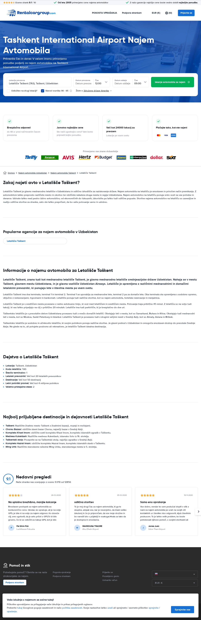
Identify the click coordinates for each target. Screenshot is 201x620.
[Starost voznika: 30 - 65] (42, 90)
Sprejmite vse (182, 609)
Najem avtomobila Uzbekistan (32, 173)
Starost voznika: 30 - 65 (56, 90)
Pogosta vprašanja (62, 572)
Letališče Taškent (16, 241)
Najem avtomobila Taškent (63, 173)
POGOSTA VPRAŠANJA (104, 13)
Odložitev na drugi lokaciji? (24, 90)
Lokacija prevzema (17, 80)
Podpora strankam (132, 13)
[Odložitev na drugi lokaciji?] (8, 90)
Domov (11, 173)
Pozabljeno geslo (110, 576)
